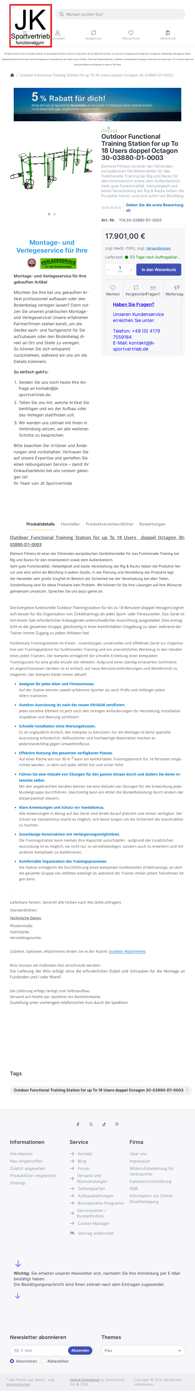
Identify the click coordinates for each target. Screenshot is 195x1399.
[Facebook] (78, 1124)
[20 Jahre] (97, 103)
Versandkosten (158, 248)
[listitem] (52, 168)
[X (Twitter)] (90, 1124)
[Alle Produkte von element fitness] (109, 129)
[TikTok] (104, 1124)
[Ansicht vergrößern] (52, 168)
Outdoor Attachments (127, 951)
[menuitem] (101, 1090)
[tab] (40, 524)
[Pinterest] (117, 1124)
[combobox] (120, 14)
